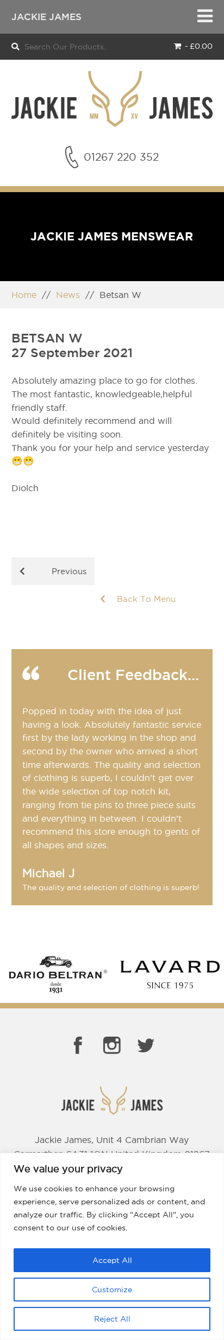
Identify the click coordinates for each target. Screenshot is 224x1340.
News (68, 295)
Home (23, 295)
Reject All (112, 1318)
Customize (112, 1289)
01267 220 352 (121, 156)
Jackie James (46, 16)
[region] (112, 1246)
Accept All (112, 1260)
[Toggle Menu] (205, 17)
